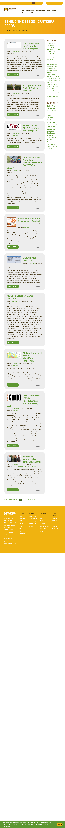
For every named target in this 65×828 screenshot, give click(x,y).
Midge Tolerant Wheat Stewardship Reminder (30, 219)
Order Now (25, 13)
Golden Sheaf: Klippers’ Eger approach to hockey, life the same (52, 68)
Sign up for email (25, 3)
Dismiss (59, 824)
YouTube (54, 526)
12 (25, 499)
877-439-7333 (9, 535)
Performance (40, 10)
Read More (12, 75)
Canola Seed (15, 135)
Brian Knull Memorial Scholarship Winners (26, 466)
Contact (18, 3)
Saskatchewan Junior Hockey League (52, 146)
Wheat (21, 523)
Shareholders (44, 526)
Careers (43, 523)
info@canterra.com (10, 543)
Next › (29, 499)
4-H (48, 142)
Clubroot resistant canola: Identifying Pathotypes (32, 357)
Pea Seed (50, 120)
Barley (21, 529)
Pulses (21, 531)
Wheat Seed (26, 227)
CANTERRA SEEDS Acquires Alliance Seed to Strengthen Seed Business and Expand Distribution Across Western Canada (53, 80)
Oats (20, 526)
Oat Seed (50, 117)
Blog (32, 13)
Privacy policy (6, 826)
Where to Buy (51, 10)
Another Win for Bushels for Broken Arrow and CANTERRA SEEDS (24, 162)
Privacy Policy (44, 529)
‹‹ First (6, 499)
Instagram (55, 529)
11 (23, 499)
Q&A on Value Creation (30, 259)
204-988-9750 (9, 533)
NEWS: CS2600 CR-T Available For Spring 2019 (31, 128)
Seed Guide (39, 3)
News (13, 53)
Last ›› (33, 499)
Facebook (55, 521)
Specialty (22, 534)
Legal (42, 531)
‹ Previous (12, 499)
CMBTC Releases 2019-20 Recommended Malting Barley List (24, 400)
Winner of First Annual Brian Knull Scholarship (32, 459)
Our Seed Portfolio (28, 10)
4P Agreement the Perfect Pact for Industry (32, 88)
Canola (21, 521)
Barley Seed (15, 410)
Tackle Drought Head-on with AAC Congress (31, 46)
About (14, 3)
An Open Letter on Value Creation (20, 297)
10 (20, 499)
